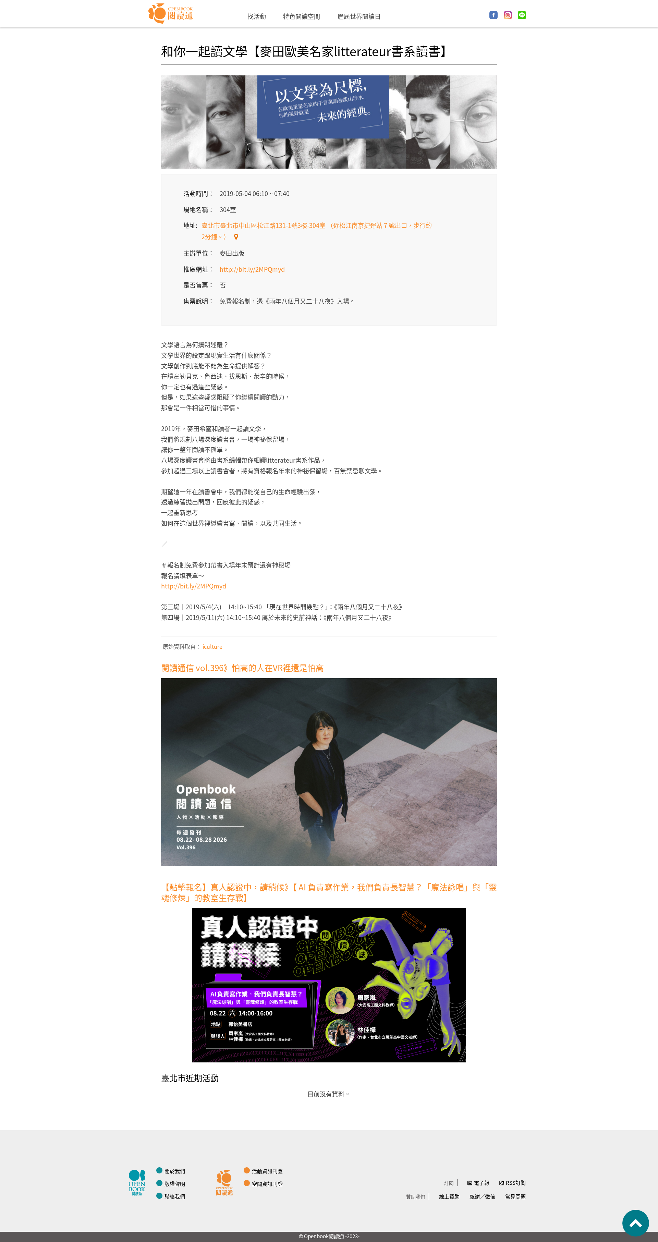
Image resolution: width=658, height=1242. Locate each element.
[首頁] (170, 13)
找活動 (256, 16)
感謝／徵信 (482, 1196)
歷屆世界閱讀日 (359, 16)
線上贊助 (449, 1196)
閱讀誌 (139, 1182)
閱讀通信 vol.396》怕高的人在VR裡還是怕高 (242, 667)
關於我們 (174, 1170)
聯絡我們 (174, 1196)
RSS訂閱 (516, 1182)
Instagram (508, 15)
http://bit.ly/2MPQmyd (252, 269)
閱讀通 (226, 1182)
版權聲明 (174, 1183)
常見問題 (515, 1196)
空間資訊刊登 (267, 1183)
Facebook (493, 15)
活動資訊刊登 (267, 1170)
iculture (211, 646)
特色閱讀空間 (301, 16)
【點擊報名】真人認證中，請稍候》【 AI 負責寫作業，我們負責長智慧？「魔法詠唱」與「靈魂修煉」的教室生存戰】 (329, 892)
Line (522, 15)
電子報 (481, 1182)
